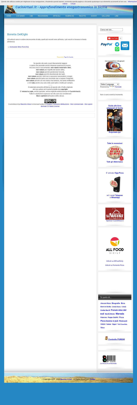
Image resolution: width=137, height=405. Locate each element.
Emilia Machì (105, 310)
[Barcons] (109, 359)
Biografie (116, 303)
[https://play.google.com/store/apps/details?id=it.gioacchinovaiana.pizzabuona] (115, 184)
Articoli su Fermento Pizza (114, 265)
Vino (102, 328)
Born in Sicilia (105, 307)
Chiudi (73, 4)
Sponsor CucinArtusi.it (114, 221)
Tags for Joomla (68, 57)
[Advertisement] (114, 282)
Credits (92, 379)
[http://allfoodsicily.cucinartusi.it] (114, 245)
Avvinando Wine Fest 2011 (19, 47)
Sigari (114, 324)
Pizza (121, 317)
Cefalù (124, 307)
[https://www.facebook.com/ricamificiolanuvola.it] (114, 214)
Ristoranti (123, 321)
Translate (118, 87)
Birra (123, 303)
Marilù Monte (110, 314)
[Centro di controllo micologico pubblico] (106, 339)
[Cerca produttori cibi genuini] (115, 72)
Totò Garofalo (122, 324)
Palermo (103, 317)
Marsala (120, 313)
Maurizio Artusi (25, 104)
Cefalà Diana (116, 307)
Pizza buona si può (109, 321)
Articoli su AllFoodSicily (114, 261)
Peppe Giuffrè (113, 317)
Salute (108, 324)
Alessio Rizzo (105, 303)
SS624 (102, 324)
